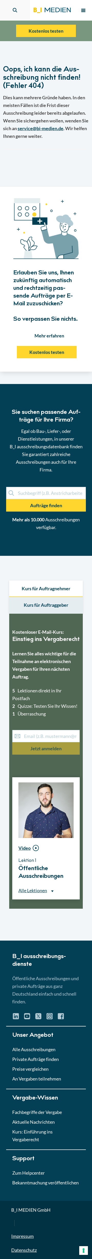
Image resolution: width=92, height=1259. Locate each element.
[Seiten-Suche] (15, 10)
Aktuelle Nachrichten (33, 1122)
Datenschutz (24, 1250)
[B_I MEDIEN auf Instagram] (49, 1018)
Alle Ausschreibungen (33, 1049)
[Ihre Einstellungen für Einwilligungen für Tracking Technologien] (83, 1250)
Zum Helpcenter (28, 1173)
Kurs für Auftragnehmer (46, 588)
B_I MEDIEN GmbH (31, 1210)
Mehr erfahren (49, 335)
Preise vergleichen (30, 1069)
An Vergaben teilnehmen (36, 1079)
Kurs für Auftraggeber (46, 605)
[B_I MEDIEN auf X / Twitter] (38, 1018)
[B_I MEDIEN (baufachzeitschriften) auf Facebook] (60, 1018)
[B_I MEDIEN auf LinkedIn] (15, 1018)
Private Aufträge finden (35, 1059)
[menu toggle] (83, 10)
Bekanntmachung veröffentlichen (45, 1182)
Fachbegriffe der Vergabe (37, 1112)
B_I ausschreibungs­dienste (39, 960)
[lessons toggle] (75, 910)
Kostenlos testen (46, 31)
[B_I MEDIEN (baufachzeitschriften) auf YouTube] (27, 1018)
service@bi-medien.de (40, 128)
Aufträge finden (46, 505)
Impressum (22, 1236)
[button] (46, 491)
